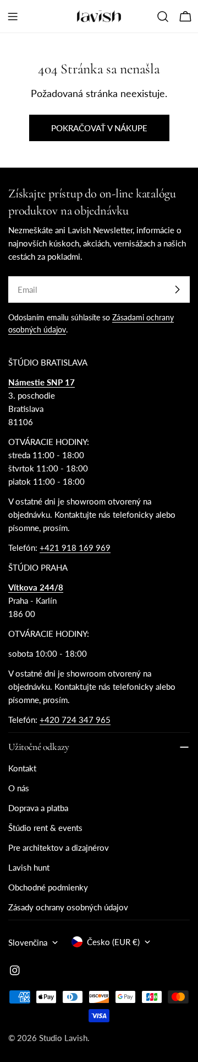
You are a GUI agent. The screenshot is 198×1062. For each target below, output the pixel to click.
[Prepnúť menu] (13, 17)
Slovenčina (27, 942)
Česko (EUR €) (113, 942)
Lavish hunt (29, 867)
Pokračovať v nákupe (99, 128)
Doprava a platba (38, 808)
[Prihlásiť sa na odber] (177, 289)
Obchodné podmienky (48, 887)
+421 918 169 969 (75, 548)
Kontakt (22, 768)
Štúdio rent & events (45, 828)
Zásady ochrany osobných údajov (68, 907)
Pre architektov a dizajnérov (58, 847)
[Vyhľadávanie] (163, 17)
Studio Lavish (63, 1038)
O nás (18, 788)
